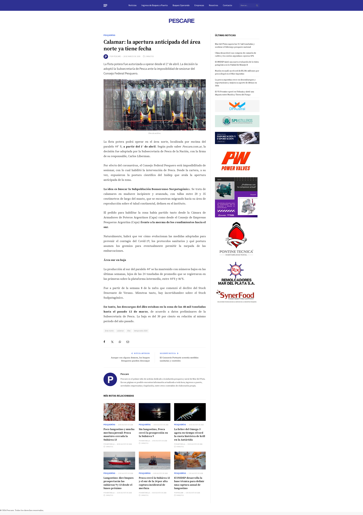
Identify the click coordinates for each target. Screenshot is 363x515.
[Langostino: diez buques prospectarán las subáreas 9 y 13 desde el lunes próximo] (119, 460)
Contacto (227, 5)
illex (129, 331)
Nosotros (213, 5)
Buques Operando (181, 5)
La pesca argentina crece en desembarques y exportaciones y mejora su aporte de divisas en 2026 (236, 83)
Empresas (199, 5)
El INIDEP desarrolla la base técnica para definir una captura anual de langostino (189, 483)
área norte (109, 331)
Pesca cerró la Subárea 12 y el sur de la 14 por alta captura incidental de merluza (154, 483)
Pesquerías (109, 35)
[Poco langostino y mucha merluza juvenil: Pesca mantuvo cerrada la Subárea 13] (119, 412)
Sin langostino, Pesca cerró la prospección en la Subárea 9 (153, 433)
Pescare (117, 56)
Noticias (132, 5)
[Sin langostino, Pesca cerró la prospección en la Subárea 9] (154, 412)
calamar (120, 331)
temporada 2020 (140, 331)
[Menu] (105, 5)
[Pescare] (181, 20)
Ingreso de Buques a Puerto (154, 5)
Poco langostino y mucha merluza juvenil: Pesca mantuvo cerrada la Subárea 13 (119, 434)
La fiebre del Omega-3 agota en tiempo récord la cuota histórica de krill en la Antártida (189, 434)
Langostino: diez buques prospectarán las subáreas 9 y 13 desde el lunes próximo (119, 483)
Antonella (110, 444)
